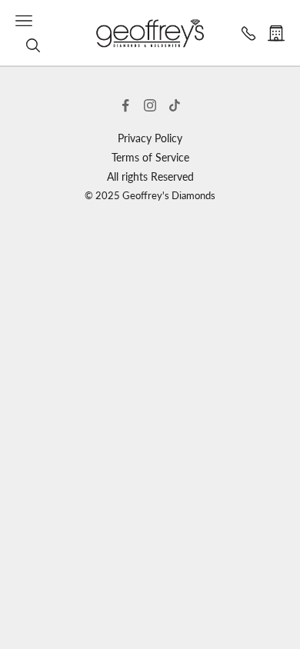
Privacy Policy (150, 138)
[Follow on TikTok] (174, 105)
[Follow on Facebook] (125, 105)
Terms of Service (150, 157)
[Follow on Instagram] (150, 105)
